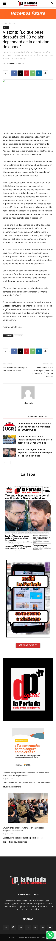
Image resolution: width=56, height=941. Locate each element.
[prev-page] (4, 462)
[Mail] (20, 927)
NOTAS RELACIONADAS (14, 416)
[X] (20, 73)
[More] (45, 73)
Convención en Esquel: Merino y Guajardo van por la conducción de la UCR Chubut (34, 426)
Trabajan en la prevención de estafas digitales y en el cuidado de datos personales (26, 774)
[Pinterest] (26, 73)
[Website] (35, 927)
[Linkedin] (39, 73)
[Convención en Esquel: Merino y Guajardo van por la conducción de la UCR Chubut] (9, 426)
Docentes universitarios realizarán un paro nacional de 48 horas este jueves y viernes (35, 439)
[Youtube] (50, 927)
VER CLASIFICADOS (28, 645)
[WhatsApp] (32, 73)
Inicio (5, 23)
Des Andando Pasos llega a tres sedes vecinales (15, 369)
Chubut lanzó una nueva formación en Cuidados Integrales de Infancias (23, 829)
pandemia (18, 336)
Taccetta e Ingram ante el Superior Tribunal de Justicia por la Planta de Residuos (35, 452)
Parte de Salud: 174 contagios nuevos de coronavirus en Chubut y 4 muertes (41, 371)
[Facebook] (14, 73)
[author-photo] (28, 399)
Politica (12, 23)
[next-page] (8, 462)
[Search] (52, 3)
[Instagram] (13, 927)
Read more (16, 787)
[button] (4, 3)
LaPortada (10, 63)
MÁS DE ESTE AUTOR (37, 416)
